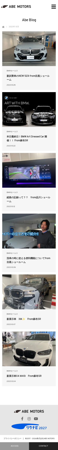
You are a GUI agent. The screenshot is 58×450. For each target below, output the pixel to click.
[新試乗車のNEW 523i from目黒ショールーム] (29, 48)
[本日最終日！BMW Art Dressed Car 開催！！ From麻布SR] (29, 109)
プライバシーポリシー (12, 439)
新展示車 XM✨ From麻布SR (24, 319)
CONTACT (43, 446)
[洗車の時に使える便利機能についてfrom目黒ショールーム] (29, 231)
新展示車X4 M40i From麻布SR (24, 376)
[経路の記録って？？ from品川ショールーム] (29, 170)
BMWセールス (12, 71)
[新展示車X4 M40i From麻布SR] (29, 349)
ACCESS (14, 446)
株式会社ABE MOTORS (46, 438)
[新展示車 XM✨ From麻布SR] (29, 291)
